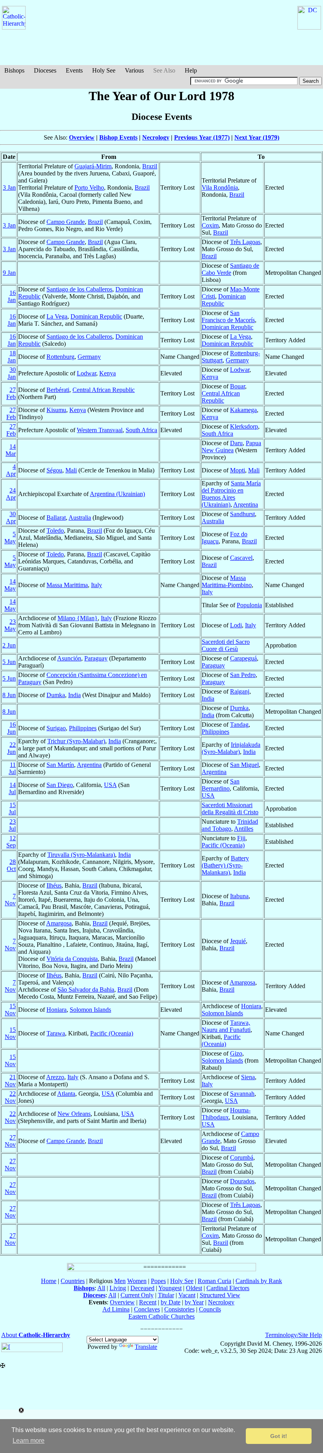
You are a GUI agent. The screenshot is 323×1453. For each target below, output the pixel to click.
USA (110, 785)
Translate (146, 1346)
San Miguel (244, 764)
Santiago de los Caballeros (79, 289)
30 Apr (11, 517)
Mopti (237, 470)
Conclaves (147, 1309)
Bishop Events (118, 137)
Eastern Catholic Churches (161, 1316)
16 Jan (11, 296)
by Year (194, 1302)
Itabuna (239, 896)
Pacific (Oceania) (223, 845)
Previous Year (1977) (202, 137)
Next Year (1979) (256, 137)
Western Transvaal (100, 430)
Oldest (194, 1288)
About (35, 1335)
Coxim (210, 225)
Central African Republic (103, 389)
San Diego (59, 785)
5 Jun (9, 661)
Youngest (170, 1288)
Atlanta (66, 1093)
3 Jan (9, 187)
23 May (10, 625)
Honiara (56, 1009)
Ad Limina (116, 1309)
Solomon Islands (90, 1009)
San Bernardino (220, 785)
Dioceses (45, 70)
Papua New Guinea (231, 446)
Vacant (186, 1295)
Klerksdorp (244, 426)
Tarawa (55, 1033)
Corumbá (241, 1157)
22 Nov (10, 1097)
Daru (236, 443)
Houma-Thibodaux (226, 1114)
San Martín (60, 764)
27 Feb (11, 393)
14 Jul (12, 788)
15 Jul (12, 808)
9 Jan (9, 272)
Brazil (149, 166)
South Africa (141, 430)
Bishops (14, 70)
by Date (170, 1302)
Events (74, 70)
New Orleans (74, 1113)
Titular (166, 1295)
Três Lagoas (245, 242)
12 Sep (11, 842)
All (101, 1288)
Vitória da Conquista (72, 958)
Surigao (56, 728)
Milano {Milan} (78, 618)
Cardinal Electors (227, 1288)
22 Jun (11, 748)
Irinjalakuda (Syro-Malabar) (231, 748)
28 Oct (11, 865)
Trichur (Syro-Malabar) (76, 741)
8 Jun (9, 695)
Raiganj (239, 691)
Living (118, 1288)
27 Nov (10, 1141)
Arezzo (55, 1077)
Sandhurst (242, 514)
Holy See (103, 70)
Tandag (239, 724)
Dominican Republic (224, 300)
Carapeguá (243, 658)
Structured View (220, 1295)
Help (191, 70)
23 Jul (12, 825)
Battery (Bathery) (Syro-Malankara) (225, 865)
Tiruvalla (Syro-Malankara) (81, 854)
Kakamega (243, 410)
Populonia (249, 605)
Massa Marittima (67, 585)
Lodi (236, 625)
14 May (10, 585)
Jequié (238, 941)
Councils (210, 1309)
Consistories (179, 1309)
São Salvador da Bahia (86, 989)
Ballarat (56, 517)
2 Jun (9, 645)
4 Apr (11, 470)
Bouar (237, 386)
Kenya (107, 373)
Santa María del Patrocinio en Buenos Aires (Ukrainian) (231, 494)
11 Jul (12, 768)
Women (137, 1281)
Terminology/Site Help (293, 1335)
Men (120, 1281)
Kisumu (56, 410)
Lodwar (86, 373)
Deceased (142, 1288)
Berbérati (57, 389)
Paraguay (96, 658)
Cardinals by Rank (259, 1281)
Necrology (155, 137)
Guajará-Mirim (92, 166)
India (74, 695)
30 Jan (11, 373)
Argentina (245, 504)
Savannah (242, 1093)
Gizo (236, 1053)
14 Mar (11, 450)
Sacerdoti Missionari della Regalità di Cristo (230, 808)
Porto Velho (89, 187)
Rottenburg (60, 356)
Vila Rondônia (220, 187)
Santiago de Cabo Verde (230, 269)
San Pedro (243, 674)
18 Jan (11, 357)
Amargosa (59, 923)
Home (48, 1281)
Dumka (55, 695)
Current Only (137, 1295)
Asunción (69, 658)
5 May (10, 538)
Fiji (241, 838)
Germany (89, 356)
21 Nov (10, 1080)
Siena (248, 1077)
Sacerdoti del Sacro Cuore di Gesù (226, 645)
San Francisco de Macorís (228, 316)
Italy (96, 585)
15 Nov (10, 1010)
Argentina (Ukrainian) (117, 494)
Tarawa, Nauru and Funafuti (226, 1026)
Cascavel (241, 557)
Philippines (83, 728)
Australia (80, 517)
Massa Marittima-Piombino (227, 581)
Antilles (243, 828)
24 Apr (11, 494)
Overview (82, 137)
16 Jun (11, 728)
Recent (147, 1302)
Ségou (54, 470)
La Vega (56, 316)
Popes (158, 1281)
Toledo (55, 530)
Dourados (242, 1181)
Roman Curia (214, 1281)
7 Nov (10, 899)
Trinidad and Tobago (230, 825)
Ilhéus (53, 885)
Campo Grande (65, 221)
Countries (73, 1281)
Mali (71, 470)
